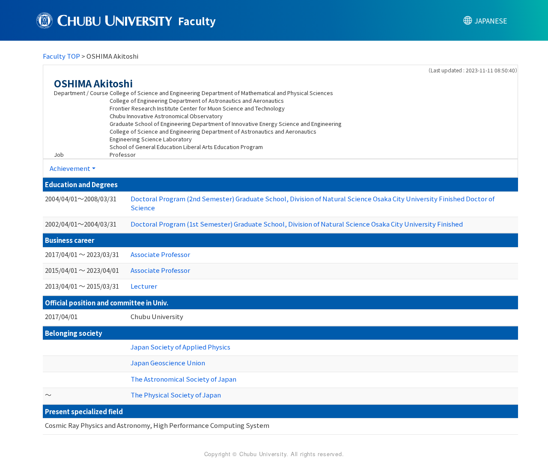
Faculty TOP (61, 55)
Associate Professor (160, 254)
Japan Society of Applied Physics (180, 346)
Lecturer (144, 285)
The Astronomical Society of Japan (183, 378)
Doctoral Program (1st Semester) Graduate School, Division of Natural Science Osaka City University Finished (297, 223)
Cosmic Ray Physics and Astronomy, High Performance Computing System (157, 425)
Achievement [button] (70, 168)
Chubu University (157, 316)
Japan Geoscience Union (168, 362)
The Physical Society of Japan (176, 394)
